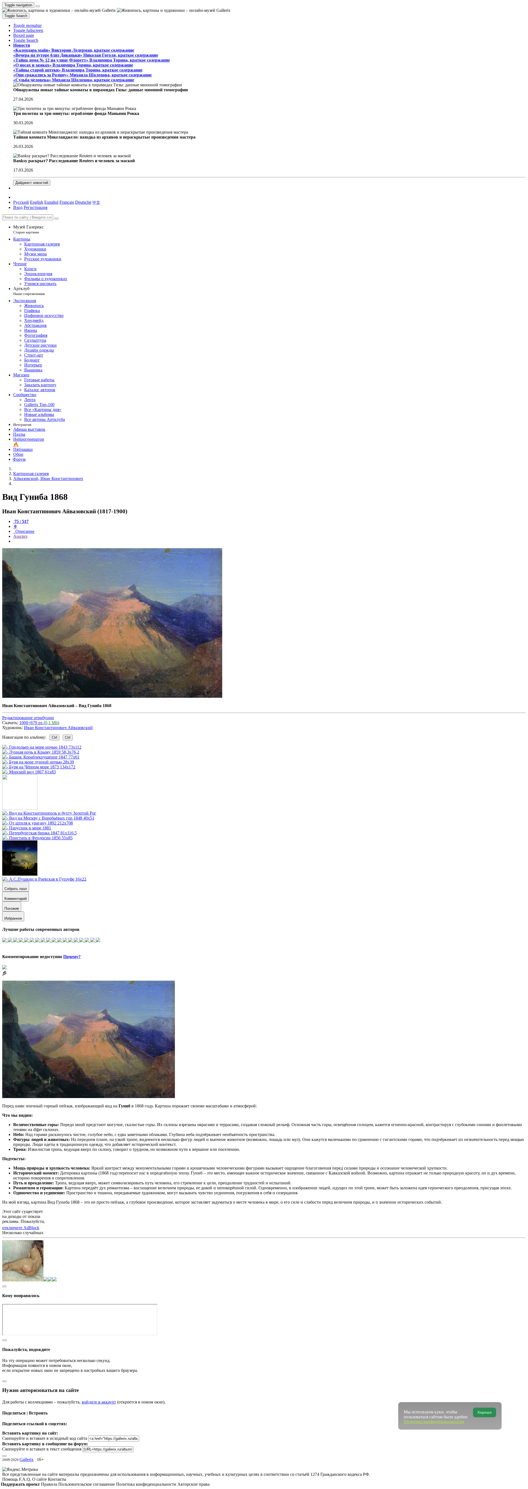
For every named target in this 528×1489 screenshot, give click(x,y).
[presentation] (269, 541)
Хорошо (484, 1412)
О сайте (40, 1479)
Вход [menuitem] (18, 207)
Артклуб (29, 291)
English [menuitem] (36, 202)
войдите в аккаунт (99, 1402)
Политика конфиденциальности (146, 1484)
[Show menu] (37, 6)
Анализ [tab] (20, 536)
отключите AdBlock (20, 1227)
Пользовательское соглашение (87, 1484)
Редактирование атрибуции (28, 717)
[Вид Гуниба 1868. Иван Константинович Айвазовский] (112, 696)
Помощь (10, 1479)
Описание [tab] (24, 531)
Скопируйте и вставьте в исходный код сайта (44, 1438)
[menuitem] (96, 202)
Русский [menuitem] (21, 202)
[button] (27, 25)
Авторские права (193, 1484)
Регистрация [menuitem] (35, 207)
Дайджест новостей (31, 183)
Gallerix (27, 1459)
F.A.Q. (25, 1479)
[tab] (21, 521)
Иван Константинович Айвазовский (58, 727)
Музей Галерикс (28, 229)
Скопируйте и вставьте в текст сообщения (41, 1449)
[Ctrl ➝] (49, 813)
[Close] (56, 218)
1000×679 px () (39, 722)
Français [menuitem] (66, 202)
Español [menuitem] (51, 202)
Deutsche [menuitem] (83, 202)
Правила (49, 1484)
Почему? (72, 956)
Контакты (57, 1479)
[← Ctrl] (29, 772)
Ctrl (54, 737)
